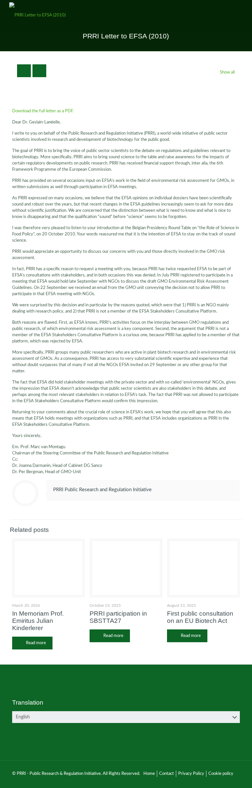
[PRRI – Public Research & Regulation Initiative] (37, 15)
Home (149, 774)
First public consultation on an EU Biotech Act (200, 617)
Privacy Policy (191, 774)
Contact (166, 774)
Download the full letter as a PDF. (43, 111)
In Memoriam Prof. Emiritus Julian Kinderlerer (38, 620)
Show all (227, 72)
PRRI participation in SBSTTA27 (118, 617)
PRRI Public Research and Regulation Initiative (102, 489)
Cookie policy (220, 774)
